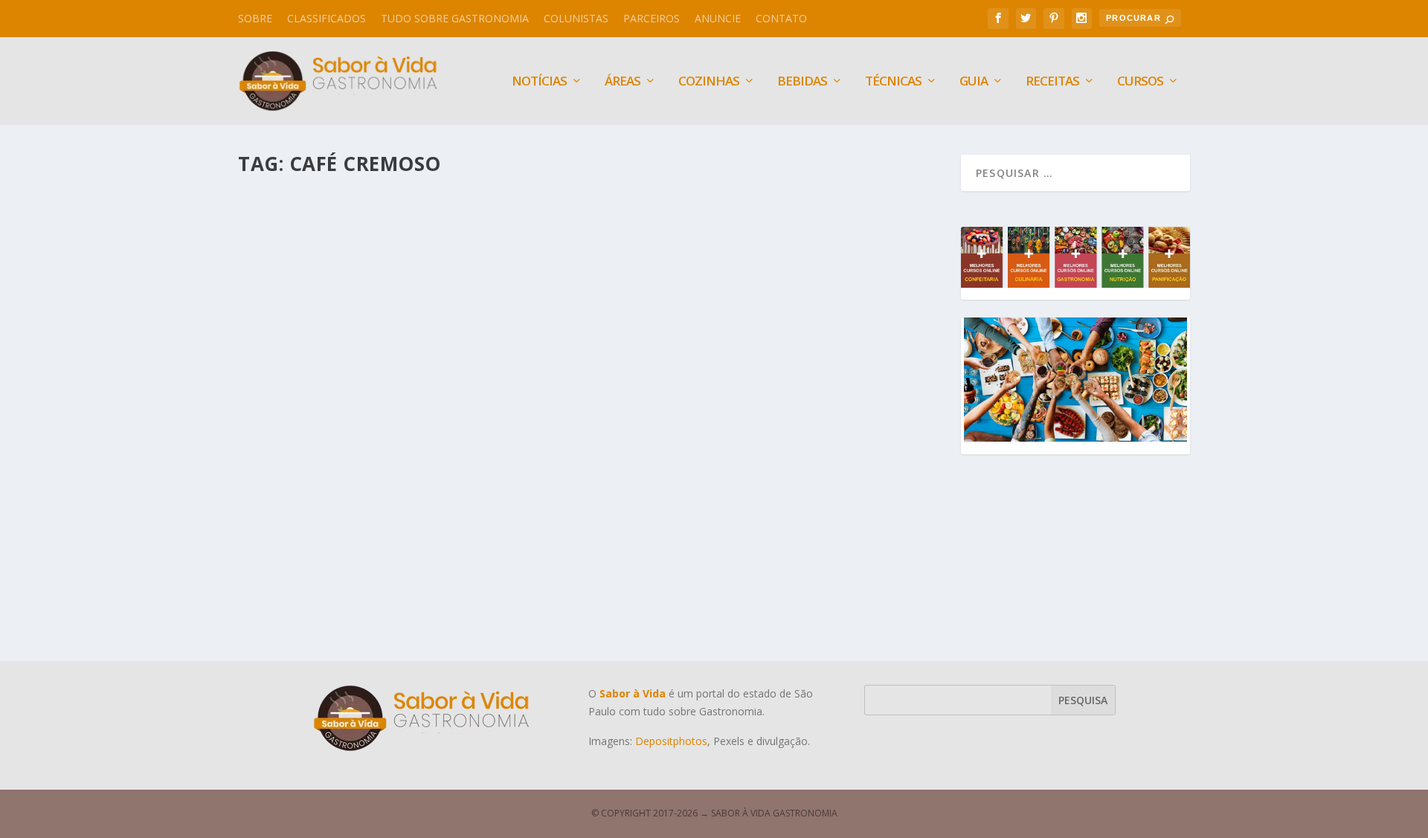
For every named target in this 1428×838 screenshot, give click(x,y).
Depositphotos (671, 741)
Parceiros (651, 18)
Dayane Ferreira (304, 543)
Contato (781, 18)
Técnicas (893, 82)
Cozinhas (708, 82)
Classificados (326, 18)
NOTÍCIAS (539, 82)
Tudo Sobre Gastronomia (455, 18)
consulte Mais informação (339, 602)
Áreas (622, 82)
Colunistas (576, 18)
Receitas (1052, 82)
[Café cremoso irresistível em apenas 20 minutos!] (498, 341)
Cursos (1140, 82)
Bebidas (802, 82)
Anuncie (718, 18)
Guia (973, 82)
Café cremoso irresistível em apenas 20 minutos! (420, 520)
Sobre (255, 18)
